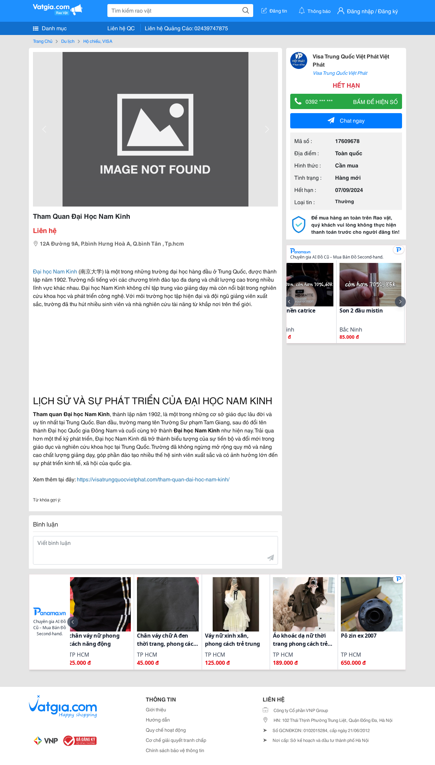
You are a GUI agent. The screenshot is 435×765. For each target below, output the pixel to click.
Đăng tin (278, 10)
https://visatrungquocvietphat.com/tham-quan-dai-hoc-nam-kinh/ (153, 479)
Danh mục (53, 28)
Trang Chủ (42, 41)
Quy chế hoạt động (166, 729)
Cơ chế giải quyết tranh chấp (176, 739)
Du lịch (67, 41)
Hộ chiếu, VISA (97, 41)
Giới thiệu (156, 709)
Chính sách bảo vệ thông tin (175, 750)
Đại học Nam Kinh (55, 271)
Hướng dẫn (158, 719)
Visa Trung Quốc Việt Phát (340, 72)
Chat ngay (352, 120)
